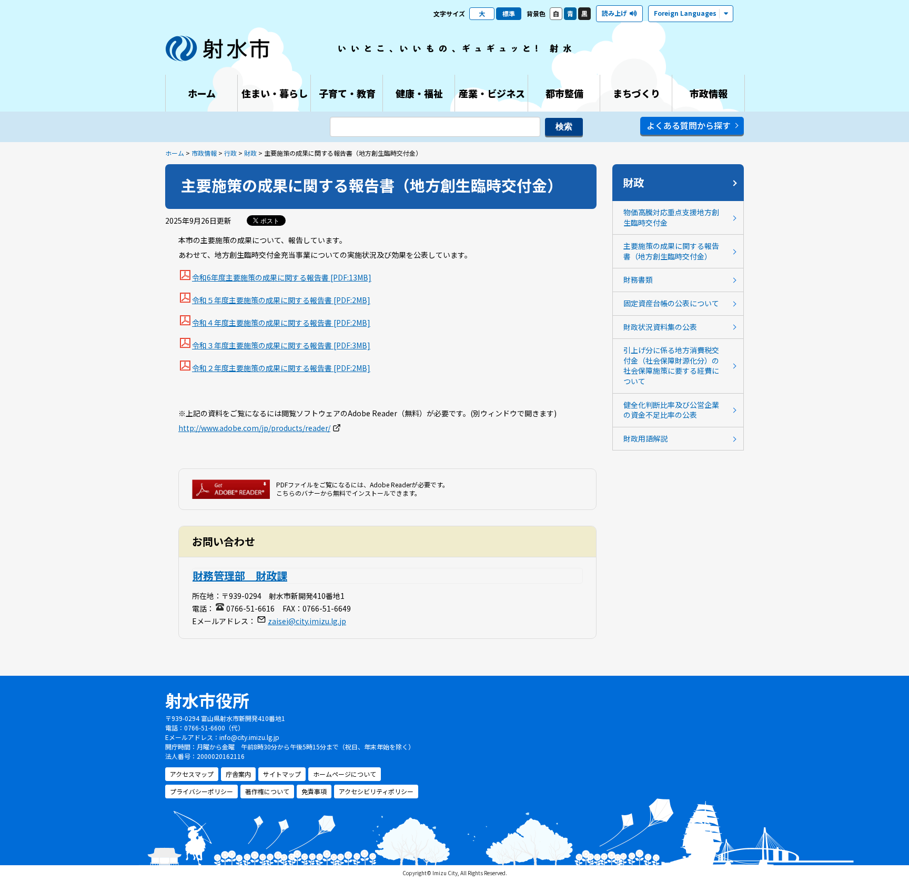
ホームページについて (344, 773)
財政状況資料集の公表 (660, 327)
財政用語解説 (645, 438)
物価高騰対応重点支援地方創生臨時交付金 (671, 217)
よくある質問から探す (689, 125)
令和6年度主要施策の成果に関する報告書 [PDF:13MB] (281, 277)
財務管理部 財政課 (240, 575)
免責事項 (314, 791)
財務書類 (638, 279)
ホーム (174, 152)
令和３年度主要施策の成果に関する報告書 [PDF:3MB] (281, 345)
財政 (250, 152)
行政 (230, 152)
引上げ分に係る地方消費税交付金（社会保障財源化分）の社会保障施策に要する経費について (671, 365)
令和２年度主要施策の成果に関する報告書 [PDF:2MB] (281, 368)
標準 (508, 13)
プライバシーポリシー (201, 791)
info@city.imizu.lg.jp (249, 737)
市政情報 (204, 152)
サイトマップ (282, 773)
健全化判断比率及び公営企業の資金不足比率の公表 (671, 410)
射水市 (217, 48)
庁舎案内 (238, 773)
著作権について (267, 791)
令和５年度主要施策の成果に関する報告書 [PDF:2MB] (281, 300)
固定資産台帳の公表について (671, 303)
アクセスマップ (192, 773)
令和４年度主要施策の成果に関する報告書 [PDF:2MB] (281, 322)
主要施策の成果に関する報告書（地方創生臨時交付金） (671, 251)
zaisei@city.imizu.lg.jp (307, 621)
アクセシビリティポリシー (376, 791)
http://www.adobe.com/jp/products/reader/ (254, 428)
